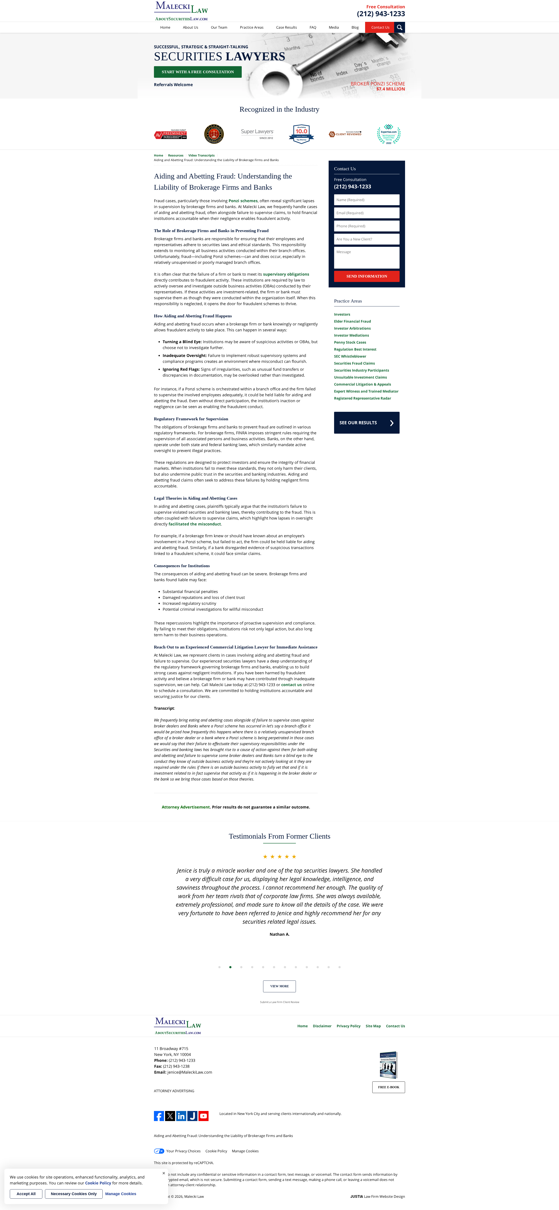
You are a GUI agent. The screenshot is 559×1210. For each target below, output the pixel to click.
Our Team (219, 27)
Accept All (26, 1194)
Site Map (373, 1026)
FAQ (313, 27)
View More (279, 986)
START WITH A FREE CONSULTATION (198, 72)
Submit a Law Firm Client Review (279, 1002)
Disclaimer (322, 1026)
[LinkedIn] (181, 1116)
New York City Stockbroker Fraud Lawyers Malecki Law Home (181, 11)
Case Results (286, 27)
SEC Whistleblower (350, 356)
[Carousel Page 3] (241, 967)
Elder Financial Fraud (352, 321)
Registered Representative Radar (362, 398)
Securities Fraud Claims (354, 363)
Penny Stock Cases (350, 342)
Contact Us (380, 27)
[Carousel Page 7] (285, 967)
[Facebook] (159, 1116)
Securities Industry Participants (361, 370)
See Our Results (358, 423)
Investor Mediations (351, 335)
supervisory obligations (286, 274)
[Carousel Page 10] (317, 967)
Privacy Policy (349, 1026)
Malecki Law (194, 1196)
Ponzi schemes (243, 200)
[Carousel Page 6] (274, 967)
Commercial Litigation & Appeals (362, 384)
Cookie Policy (216, 1151)
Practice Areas (252, 27)
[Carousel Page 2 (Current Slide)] (230, 967)
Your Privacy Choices (183, 1151)
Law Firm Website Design (377, 1196)
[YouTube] (203, 1116)
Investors (342, 314)
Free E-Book (388, 1087)
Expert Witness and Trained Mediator (366, 391)
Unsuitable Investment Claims (360, 377)
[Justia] (192, 1116)
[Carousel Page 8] (295, 967)
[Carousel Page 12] (339, 967)
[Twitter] (170, 1116)
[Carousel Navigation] (279, 967)
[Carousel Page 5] (263, 967)
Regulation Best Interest (355, 349)
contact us (291, 684)
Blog (355, 27)
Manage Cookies (245, 1151)
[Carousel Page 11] (328, 967)
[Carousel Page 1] (219, 967)
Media (334, 27)
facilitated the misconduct (195, 524)
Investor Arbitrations (352, 328)
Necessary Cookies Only (74, 1194)
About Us (190, 27)
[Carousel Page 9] (306, 967)
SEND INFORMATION (367, 276)
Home (165, 27)
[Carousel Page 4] (252, 967)
